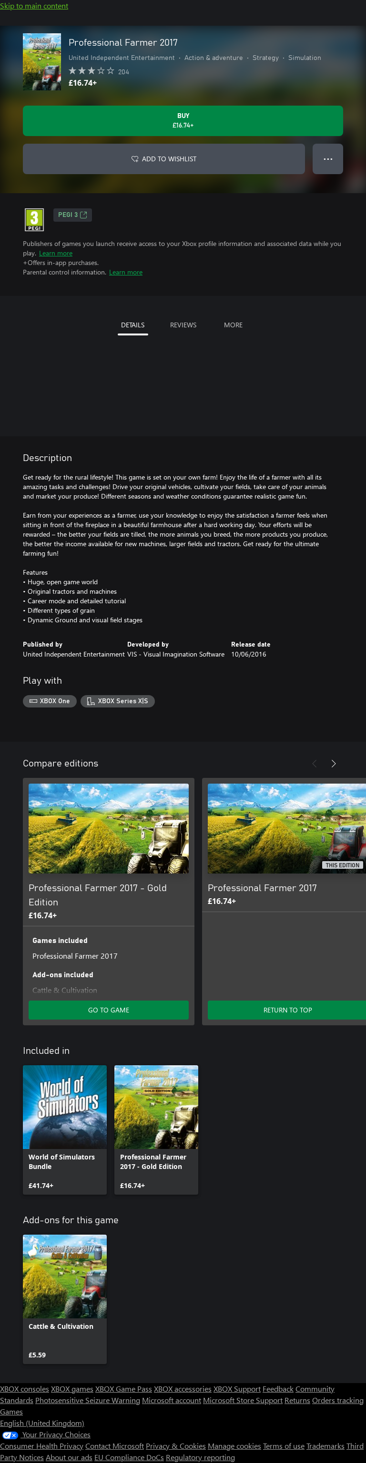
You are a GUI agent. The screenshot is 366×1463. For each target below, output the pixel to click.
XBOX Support (237, 1389)
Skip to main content (34, 5)
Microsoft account (171, 1400)
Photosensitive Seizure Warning (87, 1400)
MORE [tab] (233, 324)
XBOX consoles (24, 1389)
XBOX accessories (183, 1389)
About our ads (69, 1457)
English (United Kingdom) (42, 1423)
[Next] (333, 763)
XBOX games (72, 1389)
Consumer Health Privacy (41, 1446)
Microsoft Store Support (243, 1400)
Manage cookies (234, 1446)
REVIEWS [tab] (183, 324)
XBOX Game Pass (123, 1389)
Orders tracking (338, 1400)
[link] (65, 1130)
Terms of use (284, 1446)
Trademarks (325, 1446)
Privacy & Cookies (176, 1446)
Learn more (55, 252)
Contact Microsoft (114, 1446)
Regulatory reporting (200, 1457)
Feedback (278, 1389)
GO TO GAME (108, 1009)
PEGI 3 (68, 215)
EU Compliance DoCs (129, 1457)
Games (11, 1411)
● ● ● (328, 158)
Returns (297, 1400)
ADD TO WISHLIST (169, 158)
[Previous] (314, 763)
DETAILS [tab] (132, 324)
